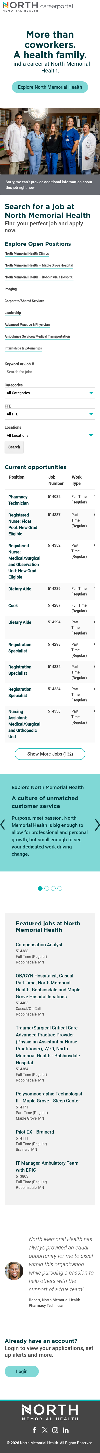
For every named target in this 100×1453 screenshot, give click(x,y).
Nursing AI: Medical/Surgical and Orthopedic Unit (24, 724)
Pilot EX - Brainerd (35, 1132)
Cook (13, 605)
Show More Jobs (49, 754)
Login (21, 1371)
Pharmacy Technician (18, 500)
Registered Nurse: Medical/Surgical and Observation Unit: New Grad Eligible (24, 561)
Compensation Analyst (39, 944)
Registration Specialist (19, 648)
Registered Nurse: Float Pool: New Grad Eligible (22, 524)
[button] (94, 6)
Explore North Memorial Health (50, 87)
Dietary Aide (19, 589)
